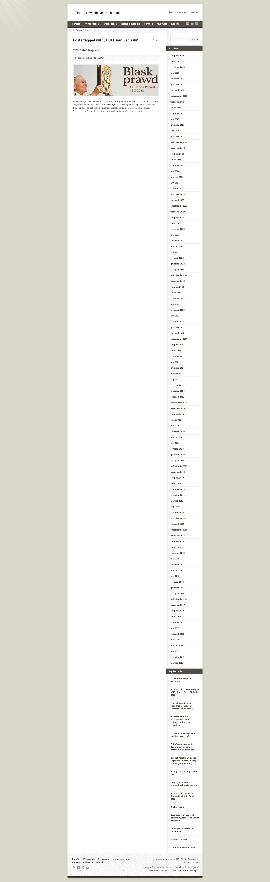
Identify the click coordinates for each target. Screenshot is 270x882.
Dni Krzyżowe (177, 807)
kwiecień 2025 (177, 125)
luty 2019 (174, 506)
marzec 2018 (176, 570)
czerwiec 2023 (177, 229)
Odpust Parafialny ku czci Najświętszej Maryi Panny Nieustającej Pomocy (183, 761)
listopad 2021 (177, 333)
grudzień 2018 (177, 518)
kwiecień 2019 (177, 495)
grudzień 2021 (177, 327)
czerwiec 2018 (177, 553)
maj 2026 (174, 73)
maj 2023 (174, 234)
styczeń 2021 (177, 385)
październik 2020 (178, 402)
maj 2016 (174, 639)
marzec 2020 (176, 437)
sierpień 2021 (177, 344)
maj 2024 (174, 171)
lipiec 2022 (175, 292)
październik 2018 (178, 529)
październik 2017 (178, 599)
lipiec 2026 (175, 61)
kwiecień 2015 (177, 657)
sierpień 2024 (177, 153)
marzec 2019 (176, 500)
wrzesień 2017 (177, 605)
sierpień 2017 (177, 610)
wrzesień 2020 (177, 408)
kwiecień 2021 (177, 368)
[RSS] (74, 867)
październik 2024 (178, 142)
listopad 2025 (177, 90)
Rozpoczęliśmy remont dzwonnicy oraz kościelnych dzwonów (184, 818)
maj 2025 (174, 119)
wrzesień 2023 (177, 211)
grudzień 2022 (177, 263)
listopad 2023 (177, 200)
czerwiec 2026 (177, 67)
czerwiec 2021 (177, 356)
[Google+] (196, 23)
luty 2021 (174, 379)
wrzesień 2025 (177, 101)
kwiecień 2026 (177, 78)
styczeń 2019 (177, 512)
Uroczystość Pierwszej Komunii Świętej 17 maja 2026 (182, 796)
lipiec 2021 (175, 350)
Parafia (76, 23)
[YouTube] (192, 23)
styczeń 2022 (177, 321)
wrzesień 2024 (177, 148)
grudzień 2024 (177, 136)
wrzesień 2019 (177, 472)
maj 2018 (174, 558)
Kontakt (176, 23)
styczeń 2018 (177, 582)
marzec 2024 (176, 177)
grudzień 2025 (177, 84)
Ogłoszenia (110, 23)
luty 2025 (174, 130)
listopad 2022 (177, 269)
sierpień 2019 (177, 477)
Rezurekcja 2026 (178, 839)
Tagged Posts (82, 30)
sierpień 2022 (177, 287)
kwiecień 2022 (177, 310)
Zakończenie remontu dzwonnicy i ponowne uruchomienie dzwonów (182, 747)
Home (71, 30)
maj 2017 (174, 628)
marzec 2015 (176, 663)
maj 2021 (174, 362)
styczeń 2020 (177, 448)
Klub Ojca (162, 23)
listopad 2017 (177, 593)
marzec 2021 (176, 373)
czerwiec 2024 (177, 165)
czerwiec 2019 (177, 489)
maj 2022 (174, 304)
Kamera (148, 23)
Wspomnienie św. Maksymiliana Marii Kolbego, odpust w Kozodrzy (180, 720)
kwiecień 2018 (177, 564)
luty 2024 (174, 182)
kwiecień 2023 (177, 240)
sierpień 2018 (177, 541)
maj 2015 (174, 651)
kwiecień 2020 (177, 431)
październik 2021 (178, 339)
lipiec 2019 (175, 483)
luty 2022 (174, 315)
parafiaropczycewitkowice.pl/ (184, 870)
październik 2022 (178, 275)
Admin (101, 57)
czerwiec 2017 (177, 622)
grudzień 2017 (177, 587)
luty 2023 (174, 252)
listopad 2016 (177, 634)
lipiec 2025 (175, 107)
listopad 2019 (177, 460)
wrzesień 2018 (177, 535)
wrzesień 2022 (177, 281)
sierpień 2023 (177, 217)
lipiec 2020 (175, 420)
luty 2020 (174, 443)
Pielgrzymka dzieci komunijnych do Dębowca (183, 783)
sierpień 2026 (177, 55)
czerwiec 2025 (177, 113)
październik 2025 (178, 96)
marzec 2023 (176, 246)
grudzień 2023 (177, 194)
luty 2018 (174, 576)
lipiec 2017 (175, 616)
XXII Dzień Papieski (87, 50)
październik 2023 (178, 205)
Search (195, 39)
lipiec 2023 (175, 223)
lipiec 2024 (175, 159)
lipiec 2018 (175, 547)
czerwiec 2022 (177, 298)
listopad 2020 (177, 396)
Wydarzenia (92, 23)
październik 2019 (178, 466)
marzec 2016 (176, 645)
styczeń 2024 (177, 188)
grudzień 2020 (177, 391)
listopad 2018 (177, 524)
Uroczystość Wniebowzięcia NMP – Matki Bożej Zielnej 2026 (184, 692)
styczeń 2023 (177, 258)
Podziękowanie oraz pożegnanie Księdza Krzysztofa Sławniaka (181, 706)
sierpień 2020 (177, 414)
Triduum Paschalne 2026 (182, 847)
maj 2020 (174, 425)
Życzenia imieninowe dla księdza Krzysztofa (182, 734)
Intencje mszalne (130, 23)
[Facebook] (187, 23)
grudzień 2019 (177, 454)
